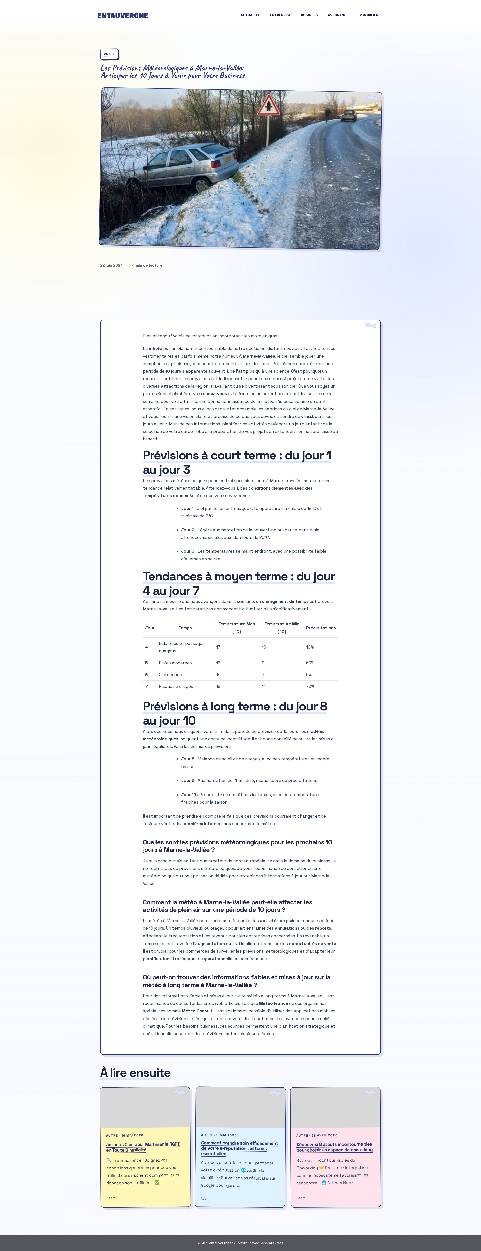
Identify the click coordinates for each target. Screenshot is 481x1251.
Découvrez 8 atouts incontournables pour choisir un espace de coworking (334, 1147)
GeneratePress (271, 1243)
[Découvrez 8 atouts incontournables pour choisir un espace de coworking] (335, 1107)
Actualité (250, 15)
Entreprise (280, 15)
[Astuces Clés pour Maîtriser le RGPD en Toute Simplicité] (145, 1107)
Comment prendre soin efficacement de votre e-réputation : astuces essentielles (239, 1148)
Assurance (338, 15)
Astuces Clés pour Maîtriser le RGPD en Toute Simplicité (143, 1147)
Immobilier (368, 15)
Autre (109, 54)
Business (309, 15)
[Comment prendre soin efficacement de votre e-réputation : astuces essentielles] (241, 1107)
